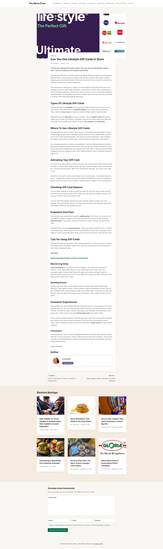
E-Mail (74, 520)
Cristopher (55, 63)
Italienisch (100, 3)
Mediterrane (110, 3)
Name (51, 520)
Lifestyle (53, 56)
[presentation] (50, 405)
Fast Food (82, 3)
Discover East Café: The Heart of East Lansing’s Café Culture (80, 463)
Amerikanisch (57, 3)
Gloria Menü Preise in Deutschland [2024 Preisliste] (110, 463)
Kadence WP (98, 544)
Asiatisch (67, 3)
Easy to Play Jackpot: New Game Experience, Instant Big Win (112, 421)
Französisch (91, 3)
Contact (130, 3)
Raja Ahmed (45, 429)
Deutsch (74, 3)
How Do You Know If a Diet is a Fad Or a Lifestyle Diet (61, 378)
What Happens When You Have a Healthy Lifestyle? (101, 378)
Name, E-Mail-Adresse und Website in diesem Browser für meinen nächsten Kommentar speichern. (80, 525)
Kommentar (53, 497)
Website (97, 520)
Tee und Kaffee (121, 3)
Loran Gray (76, 424)
